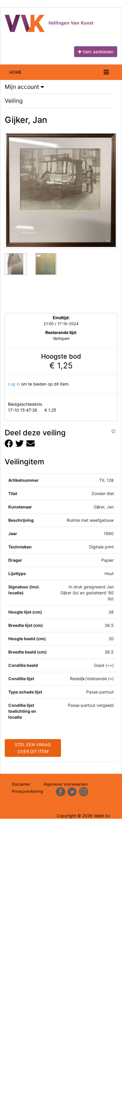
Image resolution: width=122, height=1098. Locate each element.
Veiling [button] (14, 100)
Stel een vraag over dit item (33, 748)
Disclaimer (21, 784)
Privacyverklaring (27, 791)
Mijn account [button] (23, 86)
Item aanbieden (97, 51)
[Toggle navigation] (106, 72)
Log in (14, 383)
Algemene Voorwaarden (66, 784)
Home (15, 72)
